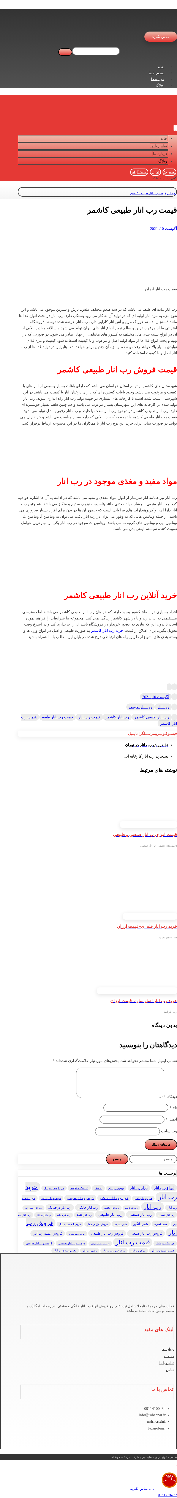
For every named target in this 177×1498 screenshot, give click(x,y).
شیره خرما (120, 1224)
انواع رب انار (164, 1188)
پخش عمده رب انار (65, 1250)
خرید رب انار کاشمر (107, 630)
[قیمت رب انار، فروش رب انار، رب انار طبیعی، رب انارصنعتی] (169, 24)
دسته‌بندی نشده (167, 845)
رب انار (163, 707)
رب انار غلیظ (84, 1214)
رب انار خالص (111, 1207)
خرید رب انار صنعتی (114, 1198)
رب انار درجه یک (59, 1207)
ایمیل (171, 1119)
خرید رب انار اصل (143, 1198)
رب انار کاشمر (117, 717)
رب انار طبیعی (140, 707)
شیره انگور (140, 1224)
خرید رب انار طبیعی (80, 1198)
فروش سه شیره (77, 1233)
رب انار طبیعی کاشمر (151, 717)
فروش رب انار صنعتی (146, 1233)
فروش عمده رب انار (47, 1233)
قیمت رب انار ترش (100, 1243)
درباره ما (168, 1349)
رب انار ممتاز (44, 1214)
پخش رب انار (90, 1250)
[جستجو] (65, 52)
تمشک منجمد (79, 1188)
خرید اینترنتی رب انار (54, 1188)
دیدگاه (170, 1096)
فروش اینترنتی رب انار (70, 1224)
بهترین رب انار (116, 1188)
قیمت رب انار (89, 717)
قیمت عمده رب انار (163, 1250)
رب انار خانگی (88, 1207)
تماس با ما (166, 1363)
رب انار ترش (131, 1208)
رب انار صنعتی (148, 845)
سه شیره (160, 1224)
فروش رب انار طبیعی (107, 1233)
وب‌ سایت (169, 1131)
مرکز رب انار (138, 1250)
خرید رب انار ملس (51, 1198)
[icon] (174, 686)
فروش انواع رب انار (97, 1224)
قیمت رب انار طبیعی (57, 717)
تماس (170, 1370)
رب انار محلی (63, 1215)
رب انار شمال (166, 1214)
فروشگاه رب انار (165, 1243)
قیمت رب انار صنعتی (71, 1243)
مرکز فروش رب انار (114, 1250)
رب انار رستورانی (33, 1208)
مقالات (169, 1356)
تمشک (98, 1188)
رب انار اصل (170, 1011)
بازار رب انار (139, 1188)
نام (173, 1107)
